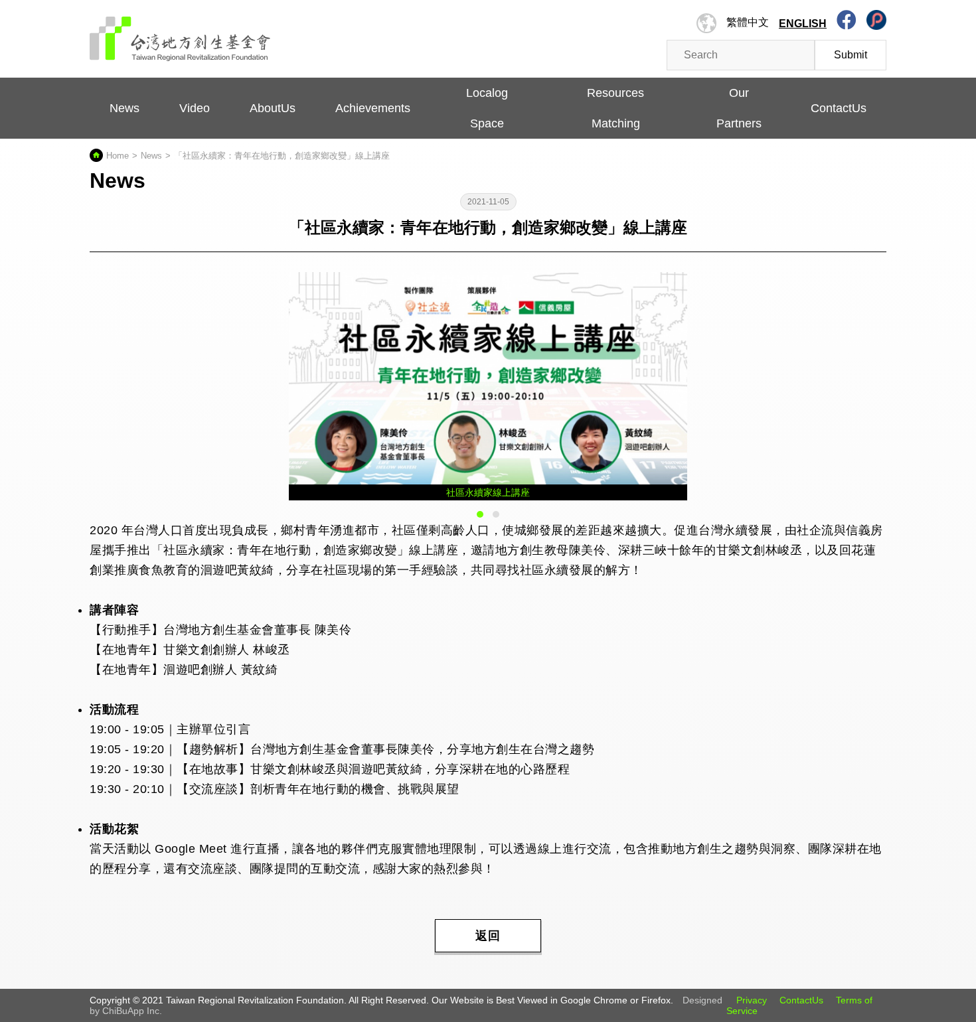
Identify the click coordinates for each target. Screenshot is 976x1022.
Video (194, 108)
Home (117, 156)
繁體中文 (747, 22)
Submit (850, 54)
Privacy (751, 1000)
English (803, 23)
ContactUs (801, 1000)
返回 (488, 935)
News (124, 108)
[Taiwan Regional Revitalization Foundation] (180, 32)
